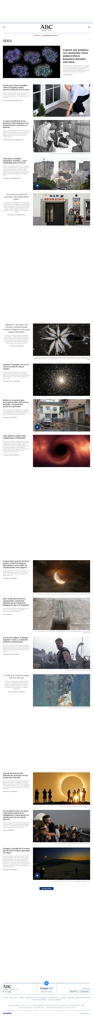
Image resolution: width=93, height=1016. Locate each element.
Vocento (6, 997)
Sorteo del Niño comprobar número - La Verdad (57, 1007)
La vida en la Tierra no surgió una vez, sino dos (16, 676)
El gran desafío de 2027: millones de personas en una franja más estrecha (15, 775)
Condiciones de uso (54, 997)
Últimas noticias (75, 1005)
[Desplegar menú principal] (4, 27)
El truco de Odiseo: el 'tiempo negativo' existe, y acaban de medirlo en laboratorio (15, 639)
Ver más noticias (46, 888)
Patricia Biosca (7, 178)
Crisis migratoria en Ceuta (49, 35)
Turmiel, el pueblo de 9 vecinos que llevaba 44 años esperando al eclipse (16, 850)
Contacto (21, 997)
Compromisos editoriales (54, 999)
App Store (74, 991)
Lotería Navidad (48, 1005)
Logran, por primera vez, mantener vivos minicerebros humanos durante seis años (76, 56)
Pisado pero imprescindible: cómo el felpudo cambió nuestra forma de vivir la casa (16, 87)
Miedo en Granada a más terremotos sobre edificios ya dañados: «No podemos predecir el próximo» (16, 403)
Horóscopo (56, 1005)
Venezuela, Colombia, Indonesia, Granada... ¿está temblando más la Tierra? (15, 160)
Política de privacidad (30, 997)
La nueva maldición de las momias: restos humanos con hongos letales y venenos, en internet (15, 124)
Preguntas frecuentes (38, 1007)
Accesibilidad (70, 997)
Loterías (83, 1005)
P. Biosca (5, 830)
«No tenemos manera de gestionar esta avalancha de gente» (16, 196)
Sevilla (49, 30)
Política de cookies (42, 997)
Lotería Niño (25, 1005)
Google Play (85, 991)
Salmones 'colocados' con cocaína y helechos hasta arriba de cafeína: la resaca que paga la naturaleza (16, 328)
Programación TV (65, 1005)
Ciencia (7, 41)
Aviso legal (63, 997)
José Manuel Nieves (68, 74)
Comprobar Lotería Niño (14, 1005)
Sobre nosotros (13, 997)
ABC (4, 614)
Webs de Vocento (84, 1013)
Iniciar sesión (89, 27)
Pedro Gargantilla (7, 100)
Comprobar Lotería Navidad (36, 1005)
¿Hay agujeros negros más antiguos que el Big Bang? (14, 437)
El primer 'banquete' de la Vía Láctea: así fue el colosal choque (16, 366)
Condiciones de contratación (39, 999)
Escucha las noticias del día (25, 1007)
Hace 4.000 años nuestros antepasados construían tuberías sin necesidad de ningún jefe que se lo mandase (16, 602)
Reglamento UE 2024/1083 (82, 997)
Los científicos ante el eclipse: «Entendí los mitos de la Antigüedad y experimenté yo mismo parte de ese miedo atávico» (16, 815)
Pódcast (73, 1007)
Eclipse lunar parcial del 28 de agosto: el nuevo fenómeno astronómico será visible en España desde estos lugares (16, 564)
